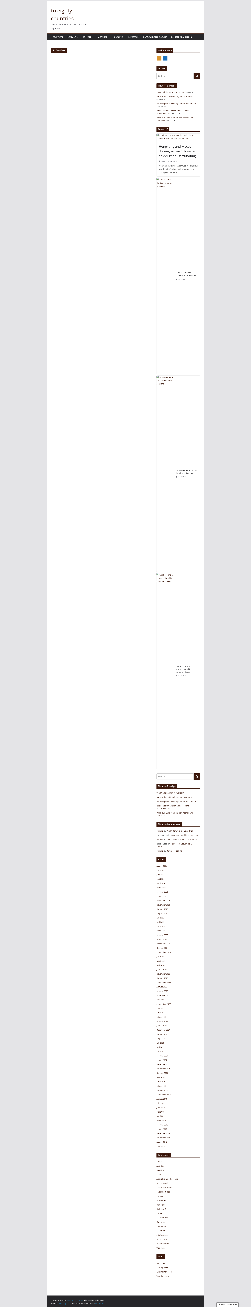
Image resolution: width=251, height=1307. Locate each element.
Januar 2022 (161, 1025)
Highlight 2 (161, 1209)
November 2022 (163, 995)
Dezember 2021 (163, 1030)
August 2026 (161, 866)
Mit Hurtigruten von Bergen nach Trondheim (176, 103)
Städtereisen (162, 1235)
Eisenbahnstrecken (164, 1187)
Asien (158, 1174)
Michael (175, 161)
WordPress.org (162, 1276)
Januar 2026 (161, 896)
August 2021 (161, 1038)
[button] (77, 37)
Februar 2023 (162, 991)
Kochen (159, 1213)
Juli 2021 (160, 1043)
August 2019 (161, 1099)
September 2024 (163, 952)
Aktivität (102, 37)
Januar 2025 (161, 939)
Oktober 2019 (162, 1090)
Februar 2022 (162, 1021)
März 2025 (161, 930)
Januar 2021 (161, 1060)
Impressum (133, 37)
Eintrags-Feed (162, 1267)
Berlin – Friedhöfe (174, 851)
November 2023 (163, 974)
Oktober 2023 (162, 978)
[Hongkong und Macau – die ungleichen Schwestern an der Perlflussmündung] (178, 137)
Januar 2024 (161, 969)
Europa (159, 1196)
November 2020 (163, 1068)
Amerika (160, 1170)
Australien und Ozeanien (167, 1179)
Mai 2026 (160, 879)
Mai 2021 (160, 1047)
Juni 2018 (160, 1146)
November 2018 (163, 1137)
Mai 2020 (160, 1077)
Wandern (160, 1248)
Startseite (58, 37)
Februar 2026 (162, 892)
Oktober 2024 (162, 948)
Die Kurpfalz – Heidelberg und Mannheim (174, 96)
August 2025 (161, 913)
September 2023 (163, 982)
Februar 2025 (162, 935)
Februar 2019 (162, 1125)
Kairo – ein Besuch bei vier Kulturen (182, 839)
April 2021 (160, 1051)
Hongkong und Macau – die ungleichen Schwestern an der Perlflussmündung (178, 151)
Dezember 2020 (163, 1064)
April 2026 (160, 883)
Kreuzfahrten (162, 1217)
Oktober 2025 (162, 909)
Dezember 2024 (163, 943)
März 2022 (161, 1017)
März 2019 (161, 1120)
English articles (163, 1192)
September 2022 (163, 1004)
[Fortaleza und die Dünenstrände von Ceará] (164, 276)
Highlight (160, 1204)
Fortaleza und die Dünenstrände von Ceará (187, 274)
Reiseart (71, 37)
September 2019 (163, 1094)
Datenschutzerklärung (155, 37)
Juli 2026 (160, 870)
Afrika (159, 1161)
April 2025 (160, 926)
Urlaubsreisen (162, 1243)
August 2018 (161, 1142)
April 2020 (160, 1081)
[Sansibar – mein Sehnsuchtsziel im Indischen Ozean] (164, 671)
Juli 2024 (160, 956)
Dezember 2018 (163, 1133)
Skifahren (160, 1230)
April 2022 (160, 1012)
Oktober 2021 (162, 1034)
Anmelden (161, 1263)
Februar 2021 (162, 1056)
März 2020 (161, 1086)
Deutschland (162, 1183)
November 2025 (163, 905)
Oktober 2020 (162, 1073)
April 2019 (160, 1116)
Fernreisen (161, 1200)
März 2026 (161, 887)
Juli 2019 (160, 1103)
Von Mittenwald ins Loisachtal (180, 831)
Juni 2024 (160, 961)
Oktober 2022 (162, 999)
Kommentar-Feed (164, 1272)
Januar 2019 (161, 1129)
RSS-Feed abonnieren (181, 37)
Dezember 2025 (163, 900)
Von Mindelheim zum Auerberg (170, 92)
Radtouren (161, 1226)
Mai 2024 (160, 965)
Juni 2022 (160, 1008)
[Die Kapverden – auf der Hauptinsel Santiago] (164, 474)
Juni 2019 (160, 1107)
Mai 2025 (160, 922)
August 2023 (161, 987)
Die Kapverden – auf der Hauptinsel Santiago (186, 471)
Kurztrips (160, 1222)
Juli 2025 (160, 918)
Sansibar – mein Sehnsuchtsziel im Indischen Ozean (184, 669)
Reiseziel (87, 37)
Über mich (119, 37)
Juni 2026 (160, 874)
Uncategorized (162, 1239)
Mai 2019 (160, 1112)
